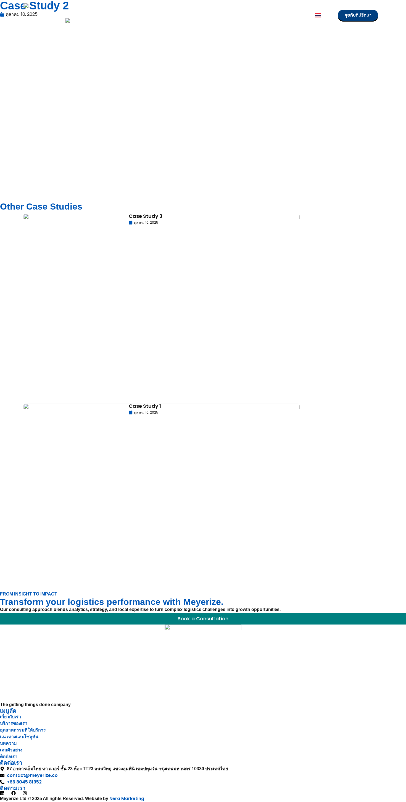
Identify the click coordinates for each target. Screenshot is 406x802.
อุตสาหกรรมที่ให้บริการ (158, 15)
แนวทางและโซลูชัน (206, 15)
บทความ (241, 15)
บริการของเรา (114, 15)
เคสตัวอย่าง (268, 15)
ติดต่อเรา (298, 15)
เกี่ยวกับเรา (82, 15)
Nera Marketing (126, 798)
